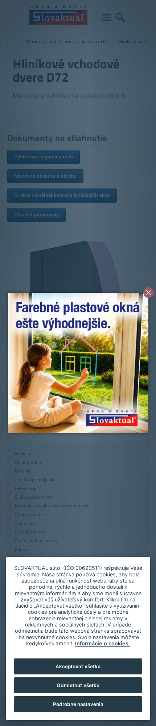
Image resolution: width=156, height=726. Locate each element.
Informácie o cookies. (102, 643)
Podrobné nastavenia (78, 704)
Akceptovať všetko (78, 666)
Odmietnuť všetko (78, 685)
